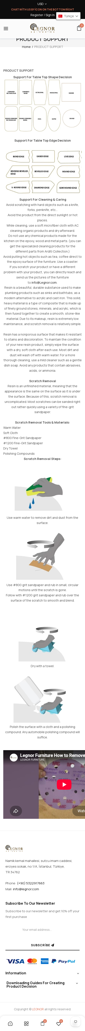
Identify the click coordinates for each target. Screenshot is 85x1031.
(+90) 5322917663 (30, 883)
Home (26, 47)
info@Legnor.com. (44, 282)
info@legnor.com (26, 889)
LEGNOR (38, 1009)
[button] (68, 16)
